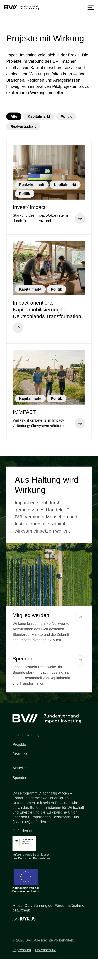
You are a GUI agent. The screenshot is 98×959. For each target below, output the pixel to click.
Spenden (20, 778)
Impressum (22, 950)
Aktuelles (20, 768)
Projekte (19, 744)
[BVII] (22, 7)
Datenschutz (45, 950)
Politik (66, 116)
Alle (13, 116)
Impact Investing (26, 735)
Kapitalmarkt (39, 116)
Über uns (20, 754)
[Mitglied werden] (80, 617)
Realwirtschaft (23, 126)
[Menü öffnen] (91, 7)
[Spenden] (80, 660)
